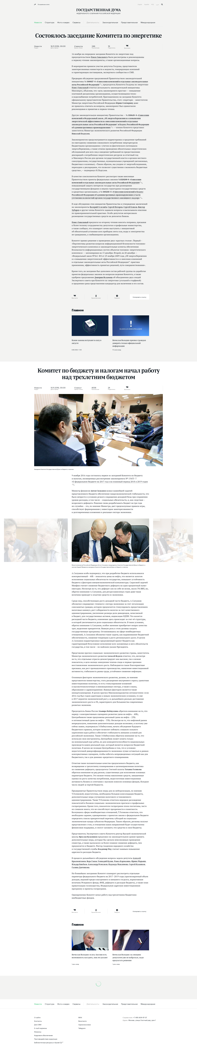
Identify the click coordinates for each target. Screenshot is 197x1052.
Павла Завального (99, 57)
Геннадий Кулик (105, 861)
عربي (157, 4)
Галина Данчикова (80, 867)
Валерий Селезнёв (98, 207)
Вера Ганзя (92, 861)
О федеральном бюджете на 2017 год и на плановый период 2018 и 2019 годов (110, 481)
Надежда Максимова (118, 864)
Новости (38, 46)
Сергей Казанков (137, 864)
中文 (152, 4)
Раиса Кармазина (122, 861)
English (140, 4)
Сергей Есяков (130, 207)
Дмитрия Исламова (103, 277)
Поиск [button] (162, 4)
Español (146, 4)
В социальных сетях (43, 4)
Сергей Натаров (115, 207)
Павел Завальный (80, 87)
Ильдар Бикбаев (79, 864)
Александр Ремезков (97, 864)
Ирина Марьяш (138, 861)
